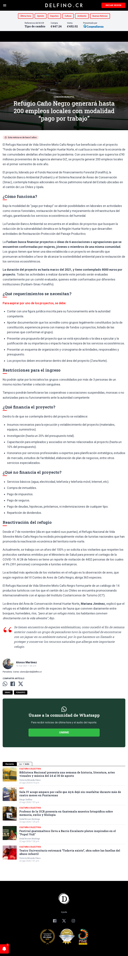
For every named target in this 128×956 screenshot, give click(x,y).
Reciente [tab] (10, 764)
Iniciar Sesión (113, 5)
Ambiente (81, 16)
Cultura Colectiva (30, 769)
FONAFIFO (20, 692)
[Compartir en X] (20, 684)
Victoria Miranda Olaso (30, 780)
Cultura (68, 16)
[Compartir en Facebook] (12, 684)
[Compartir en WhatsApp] (5, 683)
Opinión (40, 16)
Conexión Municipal (64, 97)
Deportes (54, 16)
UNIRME (64, 732)
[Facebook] (55, 921)
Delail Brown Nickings (29, 819)
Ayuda (64, 912)
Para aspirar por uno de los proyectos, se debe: (34, 303)
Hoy (21, 788)
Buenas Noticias (100, 16)
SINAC (8, 692)
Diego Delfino (25, 799)
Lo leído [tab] (24, 764)
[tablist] (64, 764)
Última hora (25, 16)
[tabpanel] (64, 814)
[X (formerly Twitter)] (64, 921)
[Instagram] (73, 921)
